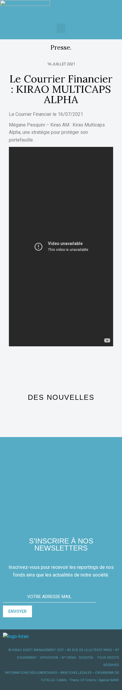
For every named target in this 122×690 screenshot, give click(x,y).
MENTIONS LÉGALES (76, 672)
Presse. (61, 47)
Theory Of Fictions (82, 680)
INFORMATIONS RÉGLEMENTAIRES (31, 672)
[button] (61, 28)
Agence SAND (109, 680)
